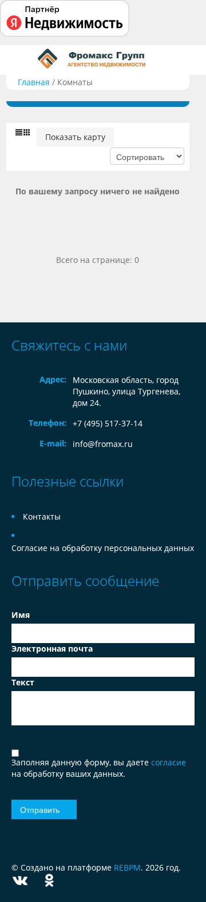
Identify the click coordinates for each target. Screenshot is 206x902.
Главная (34, 82)
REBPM (127, 867)
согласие (168, 762)
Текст (22, 682)
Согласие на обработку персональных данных (102, 547)
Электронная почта (52, 648)
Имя (20, 614)
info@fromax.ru (103, 443)
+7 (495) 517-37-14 (107, 423)
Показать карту (75, 136)
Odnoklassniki (49, 880)
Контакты (42, 516)
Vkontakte (20, 880)
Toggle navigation (21, 59)
